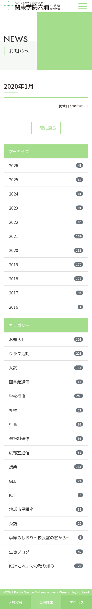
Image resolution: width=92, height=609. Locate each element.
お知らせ (45, 339)
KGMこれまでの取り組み (45, 566)
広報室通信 (45, 453)
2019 (45, 264)
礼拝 (45, 410)
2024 (45, 194)
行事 (45, 424)
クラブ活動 (45, 353)
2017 (45, 293)
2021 (45, 236)
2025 (45, 179)
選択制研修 (45, 438)
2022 (45, 222)
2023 (45, 208)
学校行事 (45, 396)
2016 (45, 307)
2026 (45, 165)
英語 (45, 523)
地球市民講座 (45, 509)
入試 (45, 367)
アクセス (77, 602)
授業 (45, 467)
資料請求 (46, 602)
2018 (45, 278)
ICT (45, 495)
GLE (45, 481)
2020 (45, 250)
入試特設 (15, 602)
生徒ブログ (45, 552)
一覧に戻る (46, 128)
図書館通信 (45, 382)
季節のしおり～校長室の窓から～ (45, 537)
